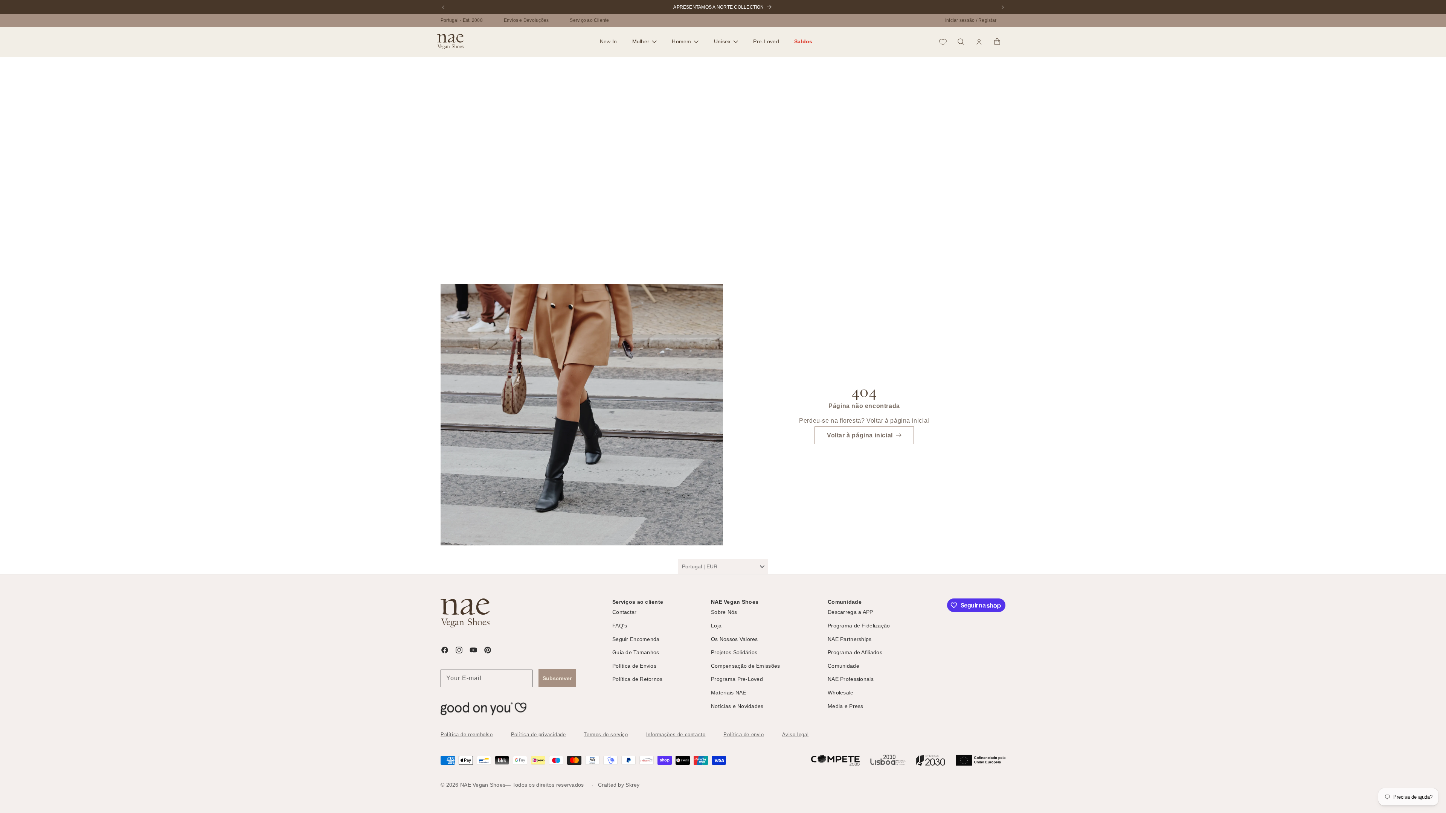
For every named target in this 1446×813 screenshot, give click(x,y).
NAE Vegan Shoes (482, 785)
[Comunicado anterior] (443, 7)
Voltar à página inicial (860, 435)
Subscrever (557, 678)
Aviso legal (795, 734)
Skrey (632, 785)
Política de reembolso (467, 734)
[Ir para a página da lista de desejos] (943, 42)
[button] (644, 42)
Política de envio (743, 734)
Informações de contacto (676, 734)
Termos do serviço (606, 734)
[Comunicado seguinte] (1003, 7)
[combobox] (723, 566)
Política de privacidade (538, 734)
